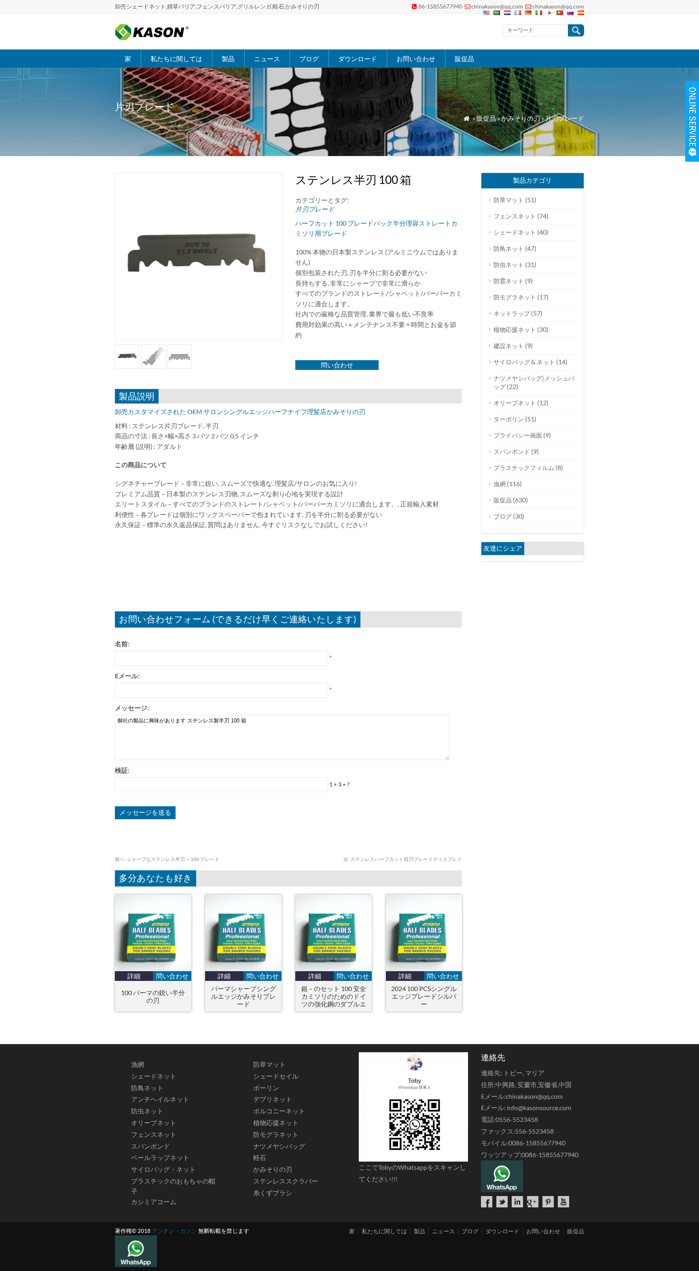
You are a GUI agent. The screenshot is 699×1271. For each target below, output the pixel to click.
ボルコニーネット (279, 1111)
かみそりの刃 (520, 118)
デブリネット (272, 1099)
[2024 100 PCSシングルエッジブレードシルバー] (424, 968)
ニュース (267, 58)
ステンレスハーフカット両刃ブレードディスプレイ (402, 859)
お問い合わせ (415, 58)
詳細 (133, 976)
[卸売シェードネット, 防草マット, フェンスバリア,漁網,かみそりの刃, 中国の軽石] (152, 39)
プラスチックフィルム (524, 467)
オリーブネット (515, 402)
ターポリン (509, 419)
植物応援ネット (515, 329)
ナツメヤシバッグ (279, 1146)
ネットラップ (512, 313)
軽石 (259, 1157)
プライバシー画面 (518, 435)
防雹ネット (509, 280)
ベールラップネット (160, 1157)
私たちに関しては (176, 58)
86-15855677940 (440, 6)
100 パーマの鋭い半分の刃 (153, 996)
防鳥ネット (509, 248)
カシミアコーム (153, 1201)
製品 (228, 58)
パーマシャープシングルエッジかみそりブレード (243, 996)
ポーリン (266, 1088)
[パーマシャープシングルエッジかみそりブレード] (243, 968)
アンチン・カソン (174, 1230)
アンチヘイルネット (160, 1099)
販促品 (464, 58)
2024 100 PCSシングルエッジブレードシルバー (424, 996)
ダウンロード (357, 58)
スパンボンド (512, 451)
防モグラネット (515, 297)
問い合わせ (337, 365)
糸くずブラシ (272, 1192)
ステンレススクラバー (285, 1181)
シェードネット (515, 232)
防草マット (509, 199)
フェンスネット (515, 216)
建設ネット (509, 345)
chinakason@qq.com (497, 6)
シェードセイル (276, 1076)
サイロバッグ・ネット (163, 1169)
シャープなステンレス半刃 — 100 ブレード (167, 859)
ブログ (309, 58)
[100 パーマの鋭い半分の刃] (153, 968)
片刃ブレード (564, 118)
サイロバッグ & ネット (524, 361)
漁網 (500, 483)
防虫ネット (509, 264)
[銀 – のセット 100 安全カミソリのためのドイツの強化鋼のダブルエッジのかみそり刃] (333, 968)
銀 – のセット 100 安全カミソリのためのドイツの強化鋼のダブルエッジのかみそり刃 (333, 996)
